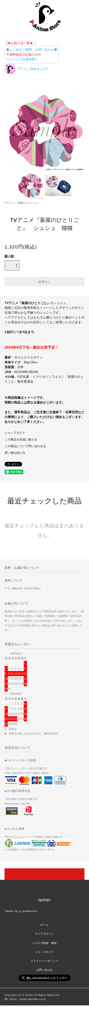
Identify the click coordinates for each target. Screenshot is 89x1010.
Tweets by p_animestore (21, 911)
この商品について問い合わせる (25, 446)
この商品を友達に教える (21, 439)
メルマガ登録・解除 (44, 943)
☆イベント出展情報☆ (22, 59)
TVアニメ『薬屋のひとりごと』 (22, 202)
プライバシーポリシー (44, 960)
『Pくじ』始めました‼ (32, 69)
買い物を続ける (15, 452)
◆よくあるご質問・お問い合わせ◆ (31, 49)
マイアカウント (44, 933)
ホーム (44, 924)
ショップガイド (15, 432)
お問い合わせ (44, 969)
